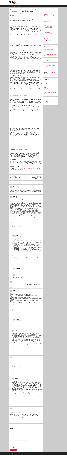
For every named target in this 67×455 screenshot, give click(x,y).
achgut (45, 87)
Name (11, 439)
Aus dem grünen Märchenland (48, 15)
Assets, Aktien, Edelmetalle (47, 13)
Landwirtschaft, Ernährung (47, 27)
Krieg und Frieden (46, 25)
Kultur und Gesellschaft (47, 26)
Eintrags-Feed (46, 101)
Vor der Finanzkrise (46, 40)
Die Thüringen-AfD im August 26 (48, 48)
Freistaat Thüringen (46, 20)
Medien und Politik (46, 28)
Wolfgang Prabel (21, 13)
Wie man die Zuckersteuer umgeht (49, 50)
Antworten (11, 222)
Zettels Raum (46, 89)
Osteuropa (45, 34)
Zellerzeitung (46, 84)
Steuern (45, 38)
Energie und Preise (46, 19)
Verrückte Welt (46, 39)
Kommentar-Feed (46, 102)
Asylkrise (45, 14)
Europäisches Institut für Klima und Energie (50, 92)
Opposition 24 (46, 93)
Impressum (14, 6)
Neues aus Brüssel (46, 32)
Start (10, 6)
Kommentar (12, 428)
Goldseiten (45, 83)
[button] (10, 15)
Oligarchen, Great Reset (47, 33)
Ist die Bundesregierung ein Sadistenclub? (50, 49)
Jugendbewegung (46, 21)
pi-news (45, 82)
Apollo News (46, 88)
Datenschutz (19, 6)
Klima (45, 22)
